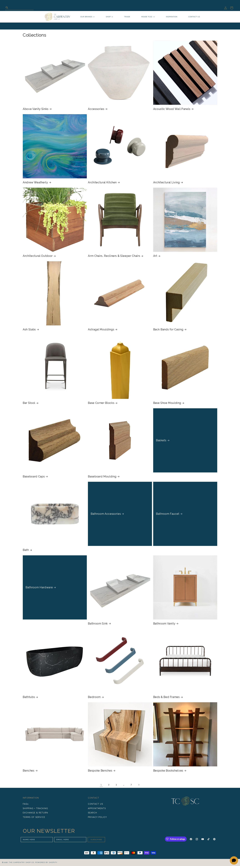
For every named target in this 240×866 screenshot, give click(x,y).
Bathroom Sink (98, 623)
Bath (26, 550)
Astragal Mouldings (101, 329)
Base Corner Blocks (101, 403)
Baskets (161, 440)
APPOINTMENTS (97, 808)
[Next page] (139, 785)
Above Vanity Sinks (35, 109)
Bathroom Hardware (39, 587)
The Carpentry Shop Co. (22, 862)
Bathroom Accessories (106, 513)
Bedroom (94, 697)
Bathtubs (29, 697)
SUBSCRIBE (96, 840)
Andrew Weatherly (35, 182)
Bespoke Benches (100, 770)
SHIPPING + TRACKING (35, 808)
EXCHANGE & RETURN (35, 813)
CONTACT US (95, 804)
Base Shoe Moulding (167, 403)
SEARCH (92, 813)
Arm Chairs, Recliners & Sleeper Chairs (114, 256)
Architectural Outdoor (38, 256)
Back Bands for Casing (168, 329)
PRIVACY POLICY (97, 817)
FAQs (26, 804)
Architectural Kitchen (102, 182)
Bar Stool (29, 403)
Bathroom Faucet (167, 513)
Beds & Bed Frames (166, 697)
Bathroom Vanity (164, 623)
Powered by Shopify (46, 862)
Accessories (96, 109)
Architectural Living (166, 182)
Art (155, 256)
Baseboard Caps (34, 476)
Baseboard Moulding (102, 476)
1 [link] (101, 784)
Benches (28, 770)
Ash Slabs (29, 329)
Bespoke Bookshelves (168, 770)
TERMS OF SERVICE (34, 817)
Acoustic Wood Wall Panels (172, 109)
